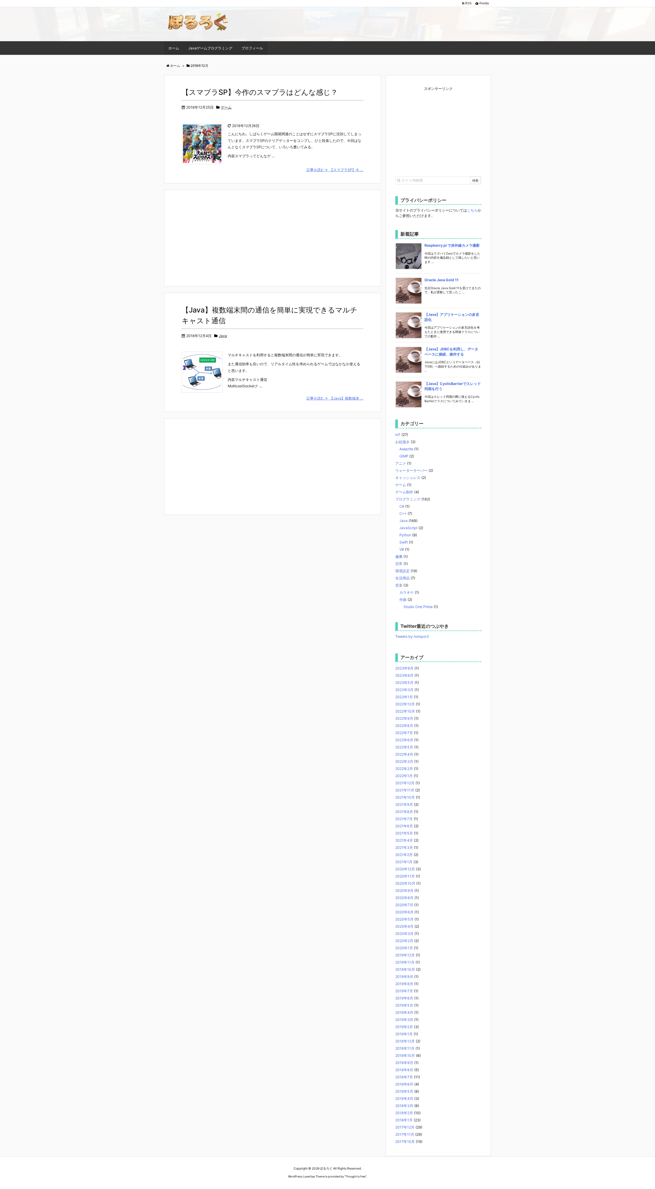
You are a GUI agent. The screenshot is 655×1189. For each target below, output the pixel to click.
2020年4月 (404, 926)
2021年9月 (404, 804)
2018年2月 (404, 1113)
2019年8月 (404, 984)
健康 (398, 556)
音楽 (398, 585)
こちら (472, 210)
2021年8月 (404, 811)
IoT (397, 434)
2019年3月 (404, 1019)
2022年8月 (404, 725)
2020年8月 (404, 897)
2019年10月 (405, 969)
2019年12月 (405, 955)
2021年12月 (404, 783)
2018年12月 (405, 1041)
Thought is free (355, 1176)
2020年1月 (404, 948)
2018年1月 (404, 1120)
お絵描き (402, 442)
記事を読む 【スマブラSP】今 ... (335, 170)
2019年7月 (404, 991)
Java (223, 335)
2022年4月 (404, 754)
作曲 (403, 599)
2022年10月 (405, 711)
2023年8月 (404, 675)
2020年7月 (404, 905)
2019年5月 (404, 1005)
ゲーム (226, 107)
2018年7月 (404, 1077)
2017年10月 (405, 1141)
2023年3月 (404, 689)
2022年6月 (404, 740)
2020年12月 (405, 869)
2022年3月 (404, 761)
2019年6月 (404, 998)
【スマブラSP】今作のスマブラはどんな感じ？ (260, 92)
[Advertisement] (272, 237)
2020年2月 (404, 940)
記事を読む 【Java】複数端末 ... (335, 398)
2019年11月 (404, 962)
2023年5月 (404, 682)
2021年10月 (405, 797)
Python (405, 535)
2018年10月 (405, 1055)
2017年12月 (404, 1127)
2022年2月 (404, 768)
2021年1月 (403, 862)
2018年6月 (404, 1084)
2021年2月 (404, 854)
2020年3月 (404, 933)
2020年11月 (405, 876)
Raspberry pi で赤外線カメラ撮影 (452, 245)
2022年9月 (404, 718)
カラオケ (406, 592)
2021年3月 (404, 847)
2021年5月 (404, 833)
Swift (403, 542)
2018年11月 (404, 1048)
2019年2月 (404, 1027)
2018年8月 (404, 1070)
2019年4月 (404, 1012)
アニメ (400, 463)
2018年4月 (404, 1098)
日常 (398, 563)
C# (401, 506)
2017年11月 (404, 1134)
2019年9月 (404, 976)
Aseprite (406, 449)
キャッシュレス (407, 477)
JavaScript (408, 528)
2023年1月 (404, 697)
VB (401, 549)
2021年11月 (404, 790)
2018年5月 (404, 1091)
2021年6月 (404, 826)
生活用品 (402, 578)
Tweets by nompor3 (412, 636)
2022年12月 (405, 704)
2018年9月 (404, 1062)
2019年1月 (404, 1034)
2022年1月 (404, 776)
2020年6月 (404, 912)
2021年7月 (404, 819)
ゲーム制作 (404, 492)
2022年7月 (404, 733)
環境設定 (402, 571)
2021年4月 (404, 840)
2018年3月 (404, 1105)
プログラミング (407, 499)
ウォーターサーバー (411, 470)
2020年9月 (404, 890)
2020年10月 (405, 883)
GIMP (403, 456)
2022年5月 (404, 747)
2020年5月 (404, 919)
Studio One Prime (418, 606)
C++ (403, 513)
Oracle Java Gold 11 (441, 280)
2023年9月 (404, 668)
